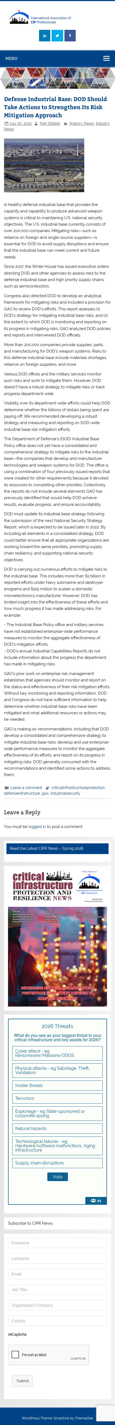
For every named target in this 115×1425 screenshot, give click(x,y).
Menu (11, 58)
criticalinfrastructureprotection (78, 788)
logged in (37, 826)
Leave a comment (26, 788)
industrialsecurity (65, 793)
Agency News (82, 123)
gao (45, 793)
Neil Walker (50, 123)
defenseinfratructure (22, 793)
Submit (22, 1380)
